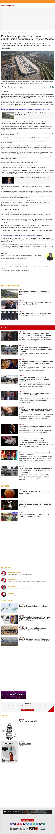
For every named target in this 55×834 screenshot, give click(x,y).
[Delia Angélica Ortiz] (3, 580)
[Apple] (40, 824)
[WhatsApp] (8, 87)
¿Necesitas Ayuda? (27, 820)
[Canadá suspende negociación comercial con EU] (9, 429)
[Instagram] (21, 824)
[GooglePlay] (43, 824)
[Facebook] (2, 87)
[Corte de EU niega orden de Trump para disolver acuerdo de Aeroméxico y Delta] (9, 641)
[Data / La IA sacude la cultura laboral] (9, 608)
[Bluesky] (31, 824)
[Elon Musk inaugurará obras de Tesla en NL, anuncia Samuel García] (9, 304)
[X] (5, 87)
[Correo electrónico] (14, 87)
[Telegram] (11, 87)
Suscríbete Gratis (27, 709)
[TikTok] (24, 824)
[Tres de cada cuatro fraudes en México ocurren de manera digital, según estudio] (9, 337)
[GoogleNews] (37, 824)
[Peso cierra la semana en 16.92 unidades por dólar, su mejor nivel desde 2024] (9, 442)
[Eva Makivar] (3, 594)
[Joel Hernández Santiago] (3, 573)
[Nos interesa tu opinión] (27, 812)
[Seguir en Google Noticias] (53, 87)
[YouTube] (18, 824)
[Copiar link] (18, 87)
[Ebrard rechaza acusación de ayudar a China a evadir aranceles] (9, 457)
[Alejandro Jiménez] (3, 587)
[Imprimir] (21, 87)
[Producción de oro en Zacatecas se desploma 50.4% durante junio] (9, 630)
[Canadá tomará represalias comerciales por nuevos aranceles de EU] (9, 398)
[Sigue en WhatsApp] (50, 87)
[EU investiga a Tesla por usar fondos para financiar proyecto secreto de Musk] (9, 315)
